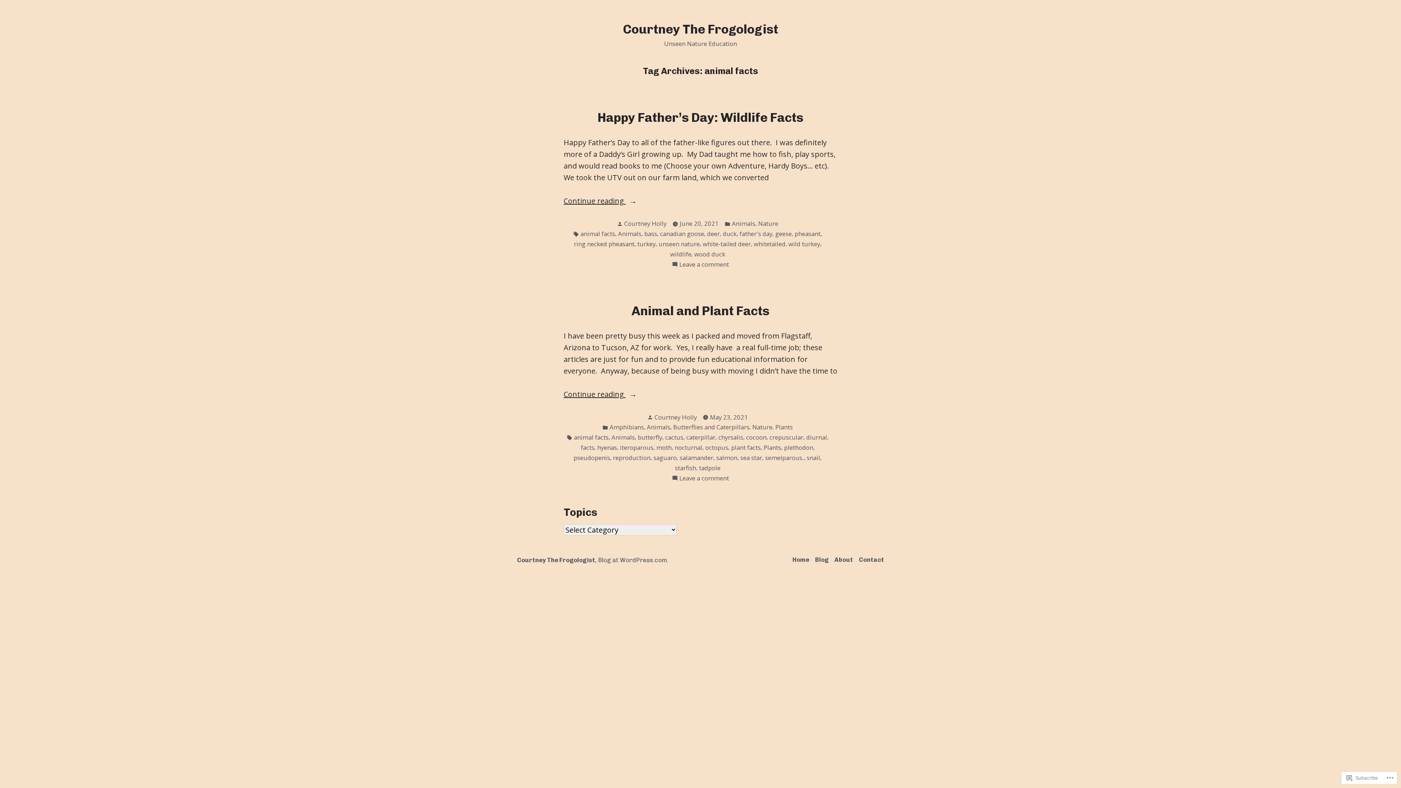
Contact (871, 559)
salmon (726, 457)
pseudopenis (592, 457)
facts (587, 447)
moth (664, 447)
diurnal (816, 437)
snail (813, 457)
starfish (685, 468)
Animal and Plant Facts (700, 311)
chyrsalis (730, 437)
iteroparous (636, 447)
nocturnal (688, 447)
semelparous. (784, 457)
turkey (646, 244)
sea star (751, 457)
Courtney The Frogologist (700, 29)
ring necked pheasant (604, 244)
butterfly (650, 437)
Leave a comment (704, 265)
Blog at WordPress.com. (633, 560)
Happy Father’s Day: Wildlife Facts (700, 117)
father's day (756, 233)
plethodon (798, 447)
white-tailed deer (727, 244)
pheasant (808, 233)
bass (650, 233)
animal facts (597, 233)
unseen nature (679, 244)
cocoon (756, 437)
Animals (743, 223)
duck (730, 233)
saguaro (665, 457)
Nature (768, 223)
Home (800, 559)
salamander (696, 457)
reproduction (632, 457)
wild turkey (804, 244)
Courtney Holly (645, 223)
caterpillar (700, 437)
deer (713, 233)
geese (783, 233)
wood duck (709, 254)
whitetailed (770, 244)
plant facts (746, 447)
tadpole (710, 468)
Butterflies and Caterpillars (711, 427)
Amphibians (627, 427)
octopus (716, 447)
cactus (674, 437)
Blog (822, 559)
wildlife (680, 254)
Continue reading (595, 201)
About (843, 559)
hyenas (607, 447)
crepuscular (786, 437)
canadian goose (682, 233)
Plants (784, 427)
